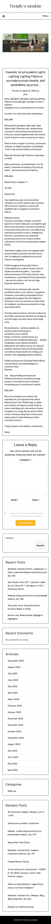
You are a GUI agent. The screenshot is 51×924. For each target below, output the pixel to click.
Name (15, 500)
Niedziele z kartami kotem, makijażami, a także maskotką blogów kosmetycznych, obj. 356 (28, 572)
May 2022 (12, 763)
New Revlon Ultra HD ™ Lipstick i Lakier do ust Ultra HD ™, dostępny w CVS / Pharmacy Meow (26, 585)
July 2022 (12, 751)
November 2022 (15, 725)
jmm (25, 94)
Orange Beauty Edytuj (18, 861)
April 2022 (13, 770)
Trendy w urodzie (26, 6)
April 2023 (13, 693)
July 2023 (12, 673)
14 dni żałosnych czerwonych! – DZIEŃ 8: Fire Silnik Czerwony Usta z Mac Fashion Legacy (26, 873)
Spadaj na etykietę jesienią (21, 907)
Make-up (12, 791)
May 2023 (12, 686)
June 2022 (13, 757)
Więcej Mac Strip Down (19, 842)
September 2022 (16, 738)
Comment (25, 460)
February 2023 (15, 705)
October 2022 (14, 731)
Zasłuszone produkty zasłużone (23, 823)
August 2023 (14, 667)
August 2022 (14, 744)
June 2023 (13, 680)
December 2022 (15, 718)
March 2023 (13, 699)
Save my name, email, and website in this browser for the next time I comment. (27, 514)
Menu (45, 16)
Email (36, 500)
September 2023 (16, 661)
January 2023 (14, 712)
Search (10, 538)
